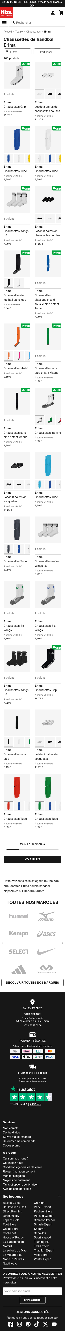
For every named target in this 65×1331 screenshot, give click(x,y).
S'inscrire (32, 1300)
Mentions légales (14, 1176)
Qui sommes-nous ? (16, 1158)
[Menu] (4, 22)
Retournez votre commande (32, 1081)
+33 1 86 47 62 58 (33, 1025)
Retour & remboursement (19, 1171)
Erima (8, 102)
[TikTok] (37, 1324)
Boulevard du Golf (14, 1207)
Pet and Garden (44, 1216)
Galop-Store (10, 1229)
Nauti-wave (10, 1263)
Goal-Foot (9, 1233)
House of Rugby (13, 1237)
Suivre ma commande (17, 1137)
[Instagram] (19, 1324)
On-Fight (39, 1203)
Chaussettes (33, 31)
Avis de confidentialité (17, 1189)
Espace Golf (11, 1220)
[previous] (2, 942)
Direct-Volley (11, 1216)
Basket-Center (12, 1203)
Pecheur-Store (43, 1211)
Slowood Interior (44, 1220)
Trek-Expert (41, 1246)
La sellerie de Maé (15, 1250)
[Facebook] (11, 1324)
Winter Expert (42, 1259)
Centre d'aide (11, 1132)
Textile (19, 31)
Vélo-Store (40, 1255)
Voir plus (32, 859)
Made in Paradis (13, 1259)
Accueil (8, 31)
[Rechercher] (13, 22)
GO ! (32, 5)
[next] (62, 942)
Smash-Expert (43, 1224)
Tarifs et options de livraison (20, 1184)
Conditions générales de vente (22, 1167)
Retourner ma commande (19, 1141)
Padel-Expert (42, 1207)
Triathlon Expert (44, 1250)
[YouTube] (54, 1324)
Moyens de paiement (16, 1180)
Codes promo (11, 1145)
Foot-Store (9, 1224)
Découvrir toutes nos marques (32, 982)
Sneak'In (39, 1229)
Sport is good (42, 1237)
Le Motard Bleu (12, 1255)
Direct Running (12, 1211)
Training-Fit (41, 1242)
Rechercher (23, 22)
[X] (45, 1324)
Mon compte (11, 1128)
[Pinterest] (28, 1324)
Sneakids (40, 1233)
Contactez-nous (32, 1013)
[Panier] (61, 13)
